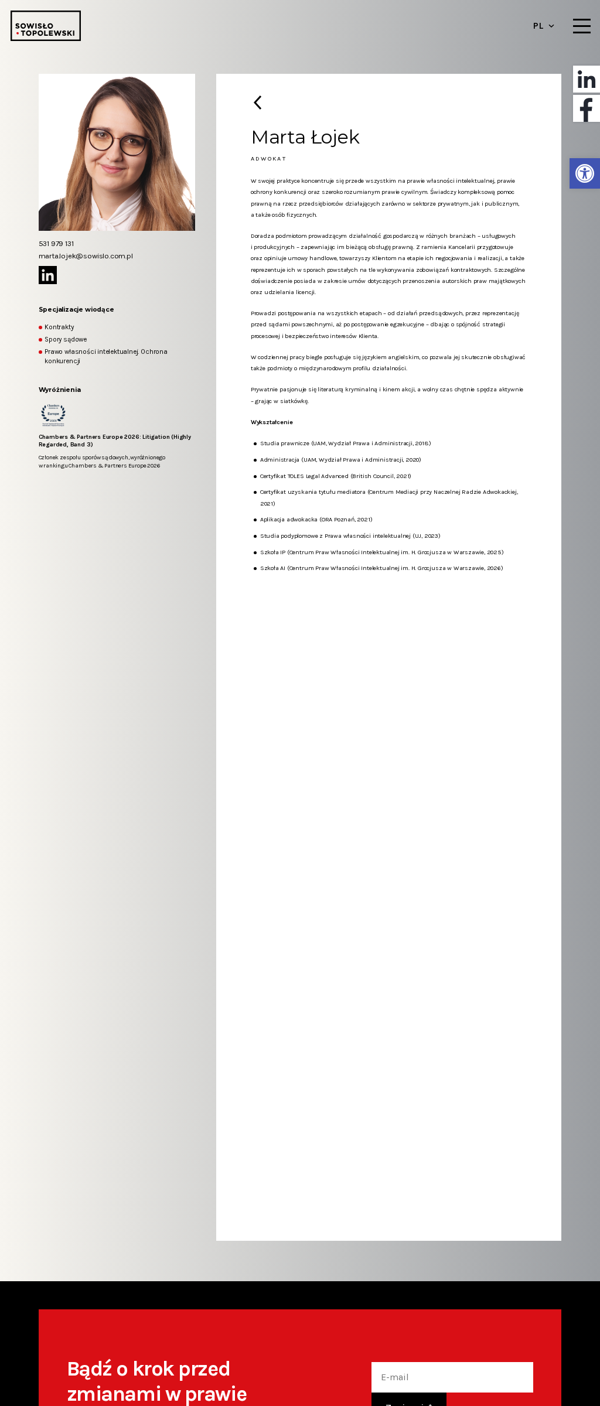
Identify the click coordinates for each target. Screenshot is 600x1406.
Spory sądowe (66, 339)
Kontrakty (59, 327)
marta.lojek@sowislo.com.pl (86, 255)
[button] (585, 173)
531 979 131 (56, 243)
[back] (258, 103)
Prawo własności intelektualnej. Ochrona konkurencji (106, 356)
